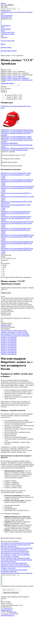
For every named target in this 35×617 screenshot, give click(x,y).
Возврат (23, 12)
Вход (2, 15)
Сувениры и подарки (7, 34)
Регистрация (8, 15)
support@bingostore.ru (7, 615)
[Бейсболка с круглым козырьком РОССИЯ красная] (17, 119)
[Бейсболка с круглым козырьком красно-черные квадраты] (17, 140)
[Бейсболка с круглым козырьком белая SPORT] (17, 138)
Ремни (3, 30)
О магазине (4, 12)
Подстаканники (6, 29)
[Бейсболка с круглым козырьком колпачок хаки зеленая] (17, 145)
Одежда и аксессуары (7, 32)
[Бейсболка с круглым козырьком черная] (17, 150)
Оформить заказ (6, 325)
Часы (2, 27)
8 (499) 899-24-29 (6, 17)
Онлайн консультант (7, 83)
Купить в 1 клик (5, 323)
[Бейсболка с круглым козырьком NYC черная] (17, 136)
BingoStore (13, 612)
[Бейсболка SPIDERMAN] (17, 143)
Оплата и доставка (14, 12)
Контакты (29, 12)
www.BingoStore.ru (7, 608)
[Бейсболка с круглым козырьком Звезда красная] (17, 130)
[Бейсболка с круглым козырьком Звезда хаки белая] (17, 107)
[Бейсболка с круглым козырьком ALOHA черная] (17, 131)
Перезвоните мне (6, 610)
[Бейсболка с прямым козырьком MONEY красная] (17, 148)
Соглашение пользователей (9, 613)
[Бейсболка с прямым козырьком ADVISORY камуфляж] (17, 134)
